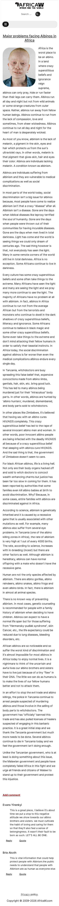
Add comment (11, 795)
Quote (22, 840)
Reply (9, 840)
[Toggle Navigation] (5, 24)
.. (39, 14)
